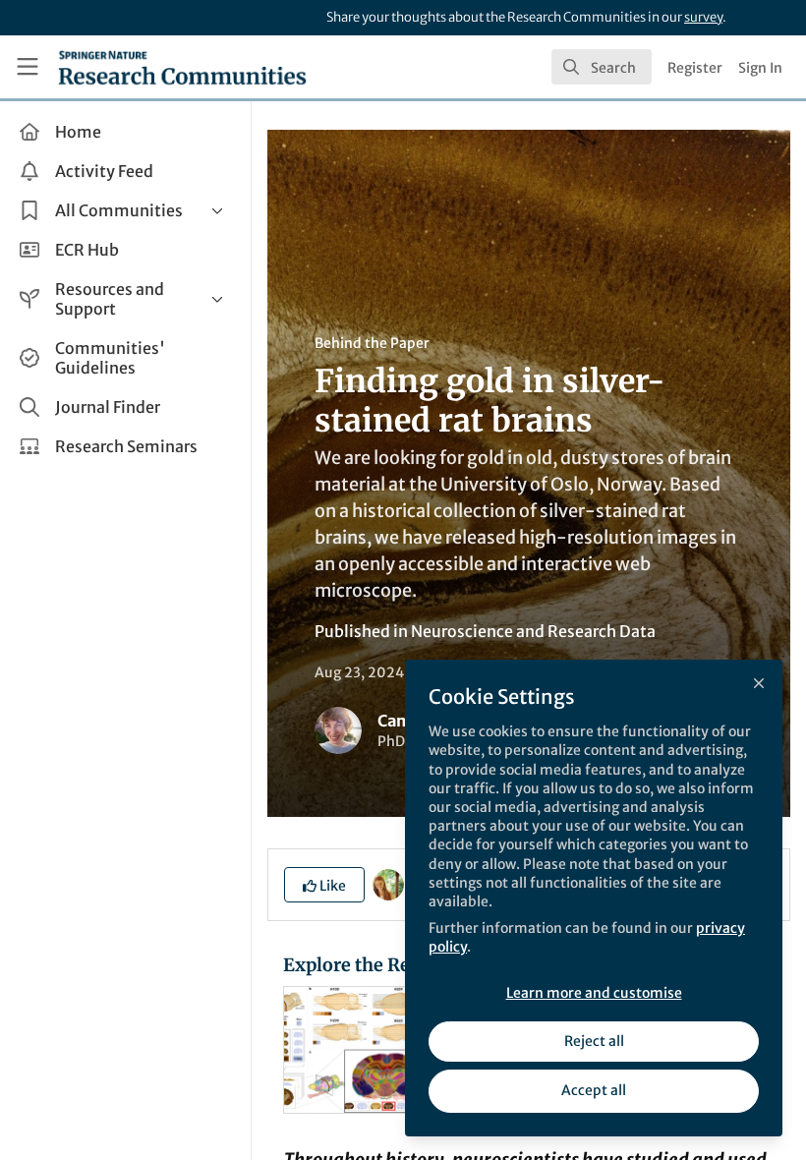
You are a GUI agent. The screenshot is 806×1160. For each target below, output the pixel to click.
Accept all (593, 1090)
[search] (601, 67)
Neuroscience (462, 631)
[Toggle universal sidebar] (27, 66)
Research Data (601, 631)
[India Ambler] (388, 883)
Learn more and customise (594, 993)
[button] (324, 884)
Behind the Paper (372, 343)
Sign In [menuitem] (760, 68)
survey (703, 17)
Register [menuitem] (694, 68)
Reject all (594, 1041)
